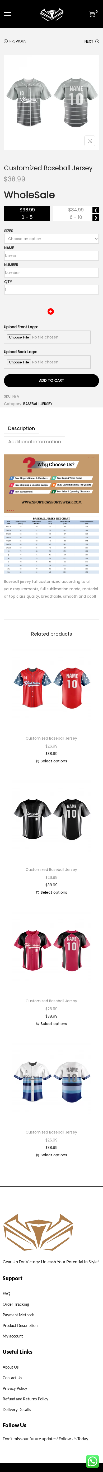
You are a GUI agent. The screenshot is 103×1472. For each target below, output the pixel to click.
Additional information (34, 441)
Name (9, 247)
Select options (54, 761)
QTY (8, 281)
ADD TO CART (51, 380)
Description (21, 428)
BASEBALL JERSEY (38, 403)
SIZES (8, 230)
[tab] (51, 428)
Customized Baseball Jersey (51, 738)
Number (11, 264)
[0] (92, 14)
